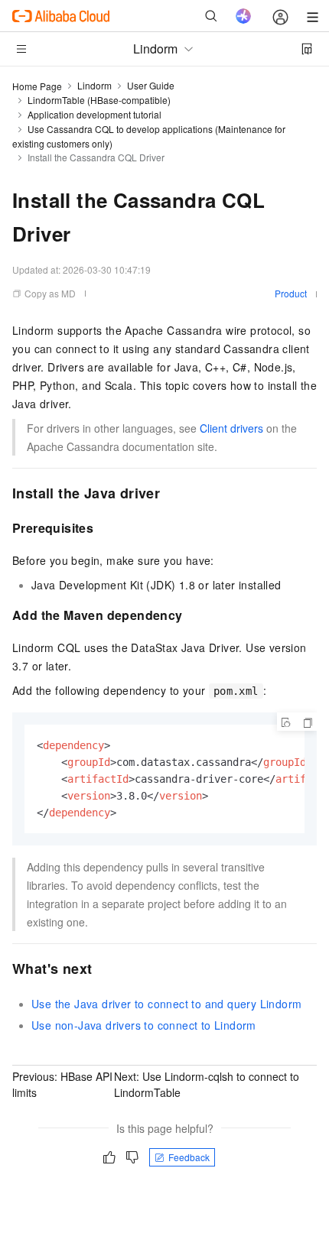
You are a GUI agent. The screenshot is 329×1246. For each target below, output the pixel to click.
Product (291, 293)
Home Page (37, 85)
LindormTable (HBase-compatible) (99, 99)
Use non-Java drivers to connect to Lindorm (143, 1025)
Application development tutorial (94, 114)
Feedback (189, 1156)
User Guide (150, 85)
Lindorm (94, 85)
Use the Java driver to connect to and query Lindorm (166, 1003)
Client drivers (231, 428)
